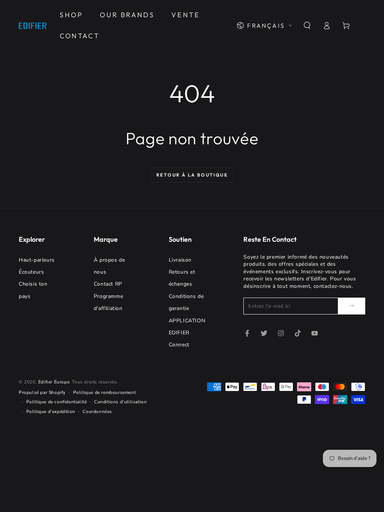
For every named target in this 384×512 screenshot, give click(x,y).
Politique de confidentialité (56, 402)
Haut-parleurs (37, 259)
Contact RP (108, 283)
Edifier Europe (53, 382)
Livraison (180, 259)
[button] (307, 25)
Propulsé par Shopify (42, 392)
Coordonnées (97, 412)
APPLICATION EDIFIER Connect (187, 333)
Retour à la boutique (192, 175)
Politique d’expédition (50, 412)
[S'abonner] (351, 306)
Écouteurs (31, 271)
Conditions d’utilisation (120, 402)
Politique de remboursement (104, 392)
